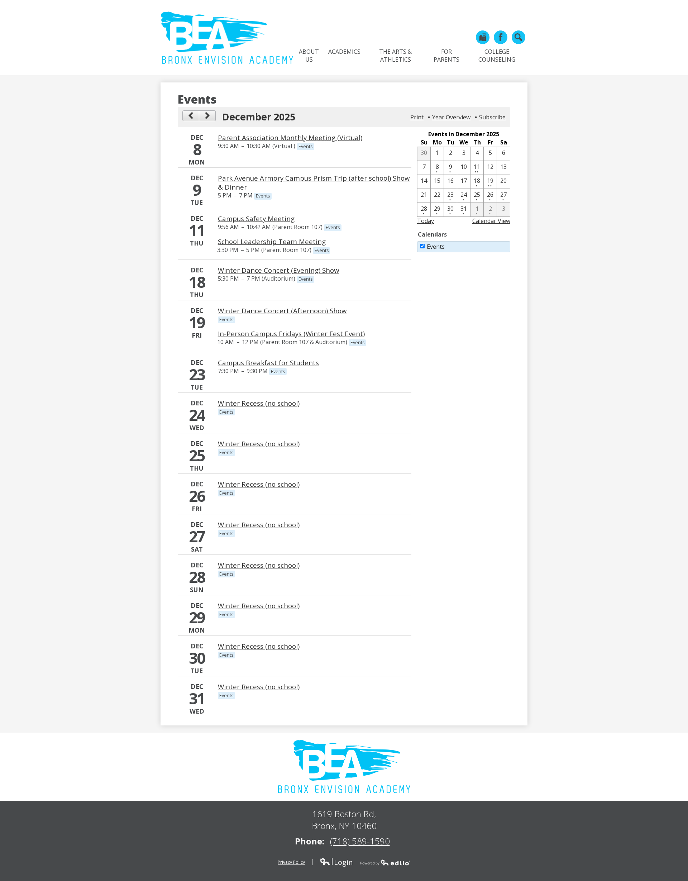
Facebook (500, 37)
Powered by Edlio (385, 862)
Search (518, 37)
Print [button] (417, 117)
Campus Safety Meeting (256, 218)
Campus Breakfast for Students (268, 362)
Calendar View (491, 221)
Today (425, 221)
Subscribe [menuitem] (492, 117)
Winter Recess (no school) (259, 403)
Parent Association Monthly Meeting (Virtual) (290, 137)
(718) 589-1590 (360, 841)
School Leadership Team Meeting (272, 241)
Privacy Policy (291, 862)
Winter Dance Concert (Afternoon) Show (282, 310)
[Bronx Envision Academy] (227, 38)
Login (336, 862)
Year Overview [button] (451, 117)
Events (436, 247)
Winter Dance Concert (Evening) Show (278, 270)
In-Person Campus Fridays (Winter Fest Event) (291, 333)
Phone (482, 37)
